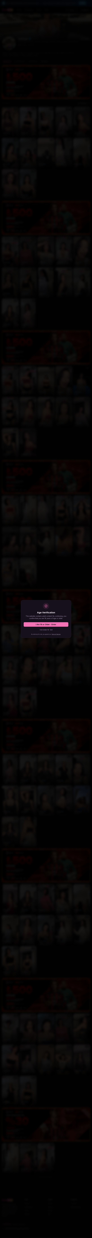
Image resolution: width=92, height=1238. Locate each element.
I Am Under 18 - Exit (46, 630)
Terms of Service (56, 634)
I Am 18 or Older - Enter (46, 624)
